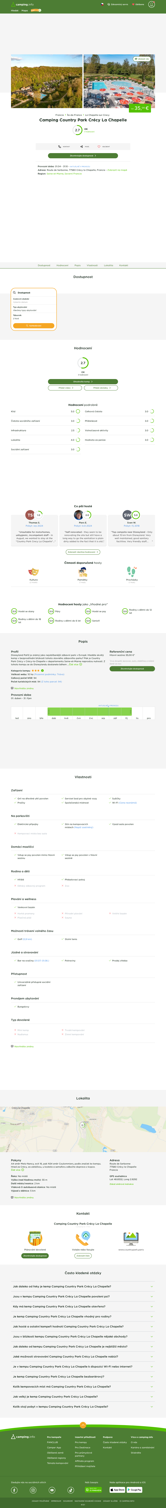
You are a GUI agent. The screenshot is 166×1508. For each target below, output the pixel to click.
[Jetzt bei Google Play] (134, 1490)
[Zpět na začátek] (83, 1425)
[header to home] (22, 4)
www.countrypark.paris (131, 1249)
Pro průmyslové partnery (83, 1454)
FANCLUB (52, 1442)
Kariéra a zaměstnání (142, 1447)
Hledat (14, 10)
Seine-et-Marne (55, 173)
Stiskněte (136, 1452)
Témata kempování (57, 1463)
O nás (134, 1442)
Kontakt (107, 1447)
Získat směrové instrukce (122, 1184)
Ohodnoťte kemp (81, 381)
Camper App (54, 1447)
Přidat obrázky (100, 388)
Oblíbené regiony (56, 1457)
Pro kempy (81, 1442)
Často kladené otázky (115, 1442)
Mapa (25, 10)
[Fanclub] (36, 10)
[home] (23, 1436)
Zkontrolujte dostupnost (81, 156)
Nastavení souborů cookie (88, 1501)
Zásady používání (40, 1501)
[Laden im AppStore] (117, 1490)
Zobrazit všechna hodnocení (81, 552)
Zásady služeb (110, 1501)
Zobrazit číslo (83, 1256)
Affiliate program (84, 1461)
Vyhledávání (35, 326)
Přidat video (65, 388)
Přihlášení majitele (85, 1466)
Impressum (56, 1501)
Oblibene (139, 4)
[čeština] (102, 4)
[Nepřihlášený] (151, 4)
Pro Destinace (82, 1447)
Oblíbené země (55, 1452)
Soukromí (68, 1501)
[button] (33, 300)
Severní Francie (73, 173)
